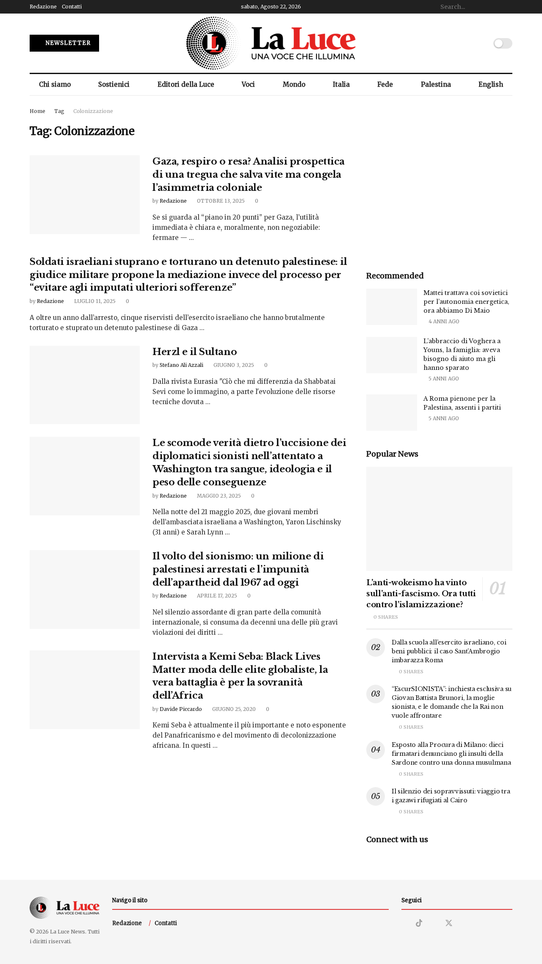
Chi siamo (55, 84)
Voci (248, 84)
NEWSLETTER (67, 43)
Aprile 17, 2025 (216, 595)
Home (37, 111)
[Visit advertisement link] (439, 180)
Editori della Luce (186, 84)
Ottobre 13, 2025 (220, 201)
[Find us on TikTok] (419, 923)
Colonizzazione (93, 111)
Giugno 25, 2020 (233, 709)
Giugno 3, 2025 (233, 365)
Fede (385, 84)
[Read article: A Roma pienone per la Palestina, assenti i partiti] (391, 412)
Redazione (43, 6)
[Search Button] (508, 7)
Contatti (72, 6)
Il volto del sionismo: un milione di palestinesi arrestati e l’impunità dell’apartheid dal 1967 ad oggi (238, 569)
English (490, 84)
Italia (341, 84)
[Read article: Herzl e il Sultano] (85, 385)
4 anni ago (443, 321)
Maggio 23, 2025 (218, 496)
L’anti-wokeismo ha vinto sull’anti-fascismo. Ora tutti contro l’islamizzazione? (421, 593)
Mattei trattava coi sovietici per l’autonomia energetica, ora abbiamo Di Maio (466, 301)
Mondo (294, 84)
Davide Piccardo (181, 709)
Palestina (436, 84)
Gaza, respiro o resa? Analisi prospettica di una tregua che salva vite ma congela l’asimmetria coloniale (248, 174)
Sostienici (114, 84)
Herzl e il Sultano (194, 352)
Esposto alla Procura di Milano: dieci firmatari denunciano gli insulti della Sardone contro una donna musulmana (451, 753)
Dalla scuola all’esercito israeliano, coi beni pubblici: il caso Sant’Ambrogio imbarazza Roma (449, 651)
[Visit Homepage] (271, 43)
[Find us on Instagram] (404, 923)
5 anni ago (443, 378)
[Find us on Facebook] (434, 923)
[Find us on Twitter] (449, 923)
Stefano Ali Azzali (181, 365)
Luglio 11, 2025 (94, 301)
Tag (59, 111)
